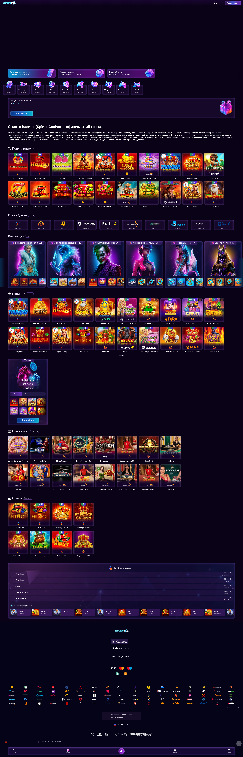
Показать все (231, 707)
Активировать (21, 113)
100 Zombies (19, 586)
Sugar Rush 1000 (21, 592)
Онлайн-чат (118, 717)
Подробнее (28, 420)
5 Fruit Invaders (21, 574)
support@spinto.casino (123, 714)
